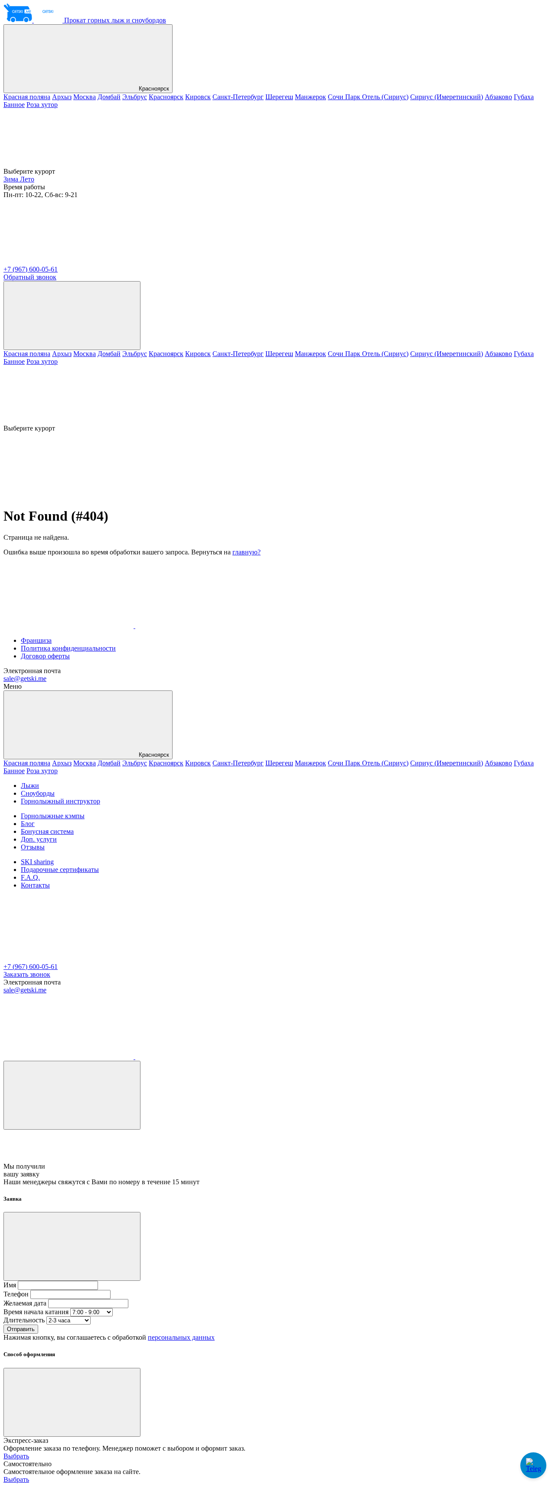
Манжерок (310, 96)
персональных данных (181, 1337)
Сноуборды (38, 793)
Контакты (35, 885)
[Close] (71, 1095)
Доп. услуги (39, 839)
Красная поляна (26, 96)
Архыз (62, 96)
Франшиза (36, 640)
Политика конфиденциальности (68, 648)
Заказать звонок (26, 974)
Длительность (24, 1320)
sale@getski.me (24, 678)
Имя (9, 1285)
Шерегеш (279, 96)
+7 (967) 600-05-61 (30, 269)
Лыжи (30, 785)
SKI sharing (37, 861)
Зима (11, 179)
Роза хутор (42, 104)
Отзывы (33, 847)
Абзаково (498, 96)
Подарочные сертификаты (60, 869)
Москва (84, 96)
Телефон (16, 1294)
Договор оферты (45, 656)
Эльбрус (134, 96)
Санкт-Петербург (238, 96)
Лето (27, 179)
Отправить (21, 1329)
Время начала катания (36, 1311)
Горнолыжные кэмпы (53, 816)
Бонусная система (47, 831)
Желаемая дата (24, 1303)
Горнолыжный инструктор (60, 801)
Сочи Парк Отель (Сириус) (368, 96)
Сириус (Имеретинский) (446, 96)
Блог (28, 823)
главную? (246, 552)
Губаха (524, 96)
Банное (14, 104)
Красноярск (153, 88)
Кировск (198, 96)
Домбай (109, 96)
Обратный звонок (29, 277)
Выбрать (16, 1456)
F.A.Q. (30, 877)
